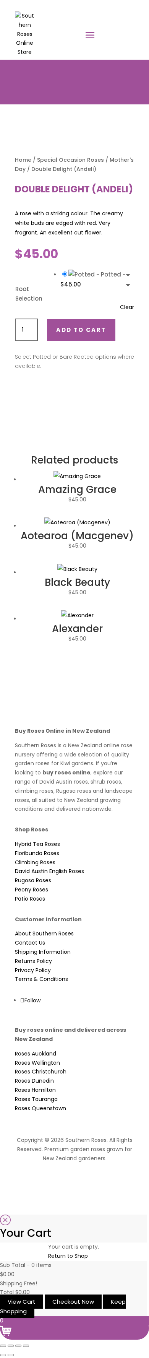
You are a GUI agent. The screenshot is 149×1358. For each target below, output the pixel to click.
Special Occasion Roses (70, 160)
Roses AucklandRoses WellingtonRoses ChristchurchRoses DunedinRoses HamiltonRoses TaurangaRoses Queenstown (40, 1081)
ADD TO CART (81, 330)
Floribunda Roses (37, 853)
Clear (127, 307)
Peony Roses (31, 889)
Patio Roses (30, 899)
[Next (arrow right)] (11, 1355)
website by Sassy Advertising (75, 1179)
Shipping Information (43, 952)
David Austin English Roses (49, 871)
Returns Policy (33, 961)
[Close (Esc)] (26, 1346)
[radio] (97, 279)
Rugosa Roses (33, 880)
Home (23, 160)
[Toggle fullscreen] (11, 1346)
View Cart (22, 1302)
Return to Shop (68, 1256)
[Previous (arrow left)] (3, 1355)
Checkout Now (73, 1302)
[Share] (18, 1346)
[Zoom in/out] (3, 1346)
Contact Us (30, 943)
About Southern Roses (44, 933)
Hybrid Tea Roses (37, 844)
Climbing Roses (35, 862)
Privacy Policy (33, 970)
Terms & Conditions (41, 979)
